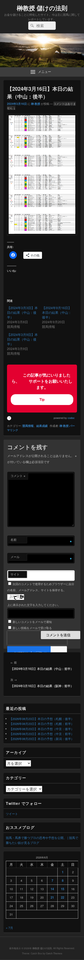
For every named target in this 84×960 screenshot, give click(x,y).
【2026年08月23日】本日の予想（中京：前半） (41, 734)
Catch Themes (54, 953)
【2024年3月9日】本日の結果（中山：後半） (22, 339)
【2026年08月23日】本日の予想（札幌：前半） (41, 723)
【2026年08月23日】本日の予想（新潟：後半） (41, 738)
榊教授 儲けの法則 (42, 8)
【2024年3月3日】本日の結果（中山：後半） (22, 312)
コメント (17, 475)
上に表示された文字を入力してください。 (33, 605)
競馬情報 (28, 426)
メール (15, 557)
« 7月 (9, 927)
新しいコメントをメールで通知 (32, 622)
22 (62, 897)
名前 (13, 539)
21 (52, 897)
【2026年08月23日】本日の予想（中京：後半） (41, 729)
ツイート (12, 813)
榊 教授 (35, 104)
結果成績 (42, 426)
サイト (15, 574)
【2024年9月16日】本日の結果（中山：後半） (56, 312)
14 (52, 889)
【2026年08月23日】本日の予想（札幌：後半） (41, 718)
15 (62, 889)
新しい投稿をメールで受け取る (32, 628)
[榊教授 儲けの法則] (42, 65)
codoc (71, 418)
